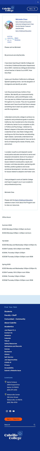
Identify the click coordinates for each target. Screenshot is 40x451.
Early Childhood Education (24, 200)
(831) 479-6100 (12, 390)
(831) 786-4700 (12, 402)
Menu (31, 9)
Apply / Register (13, 419)
